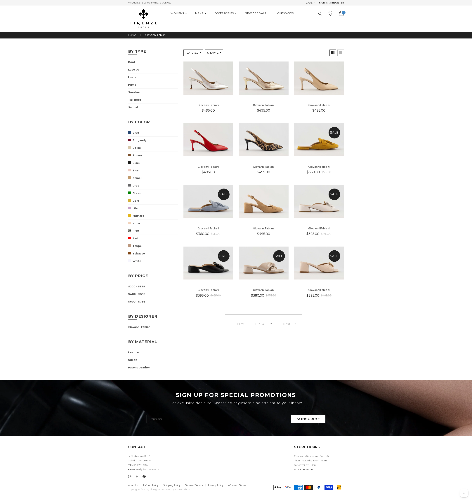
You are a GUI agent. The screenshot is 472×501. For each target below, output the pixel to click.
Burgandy (139, 140)
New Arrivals (255, 13)
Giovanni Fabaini (208, 166)
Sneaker (134, 92)
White (137, 261)
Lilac (136, 208)
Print (136, 231)
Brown (137, 155)
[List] (340, 53)
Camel (137, 178)
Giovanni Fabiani (139, 327)
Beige (137, 148)
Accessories (224, 13)
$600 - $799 (136, 301)
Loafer (133, 77)
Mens (199, 13)
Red (135, 238)
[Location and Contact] (330, 13)
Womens (177, 13)
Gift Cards (285, 13)
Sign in (323, 2)
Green (137, 193)
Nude (136, 223)
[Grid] (332, 53)
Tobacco (139, 253)
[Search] (320, 13)
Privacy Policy (215, 485)
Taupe (137, 246)
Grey (136, 185)
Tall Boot (134, 99)
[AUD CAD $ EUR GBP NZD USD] (310, 3)
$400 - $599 (136, 294)
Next (286, 324)
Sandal (133, 107)
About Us (133, 485)
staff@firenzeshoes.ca (147, 469)
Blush (136, 170)
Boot (131, 62)
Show (212, 52)
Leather (133, 352)
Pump (132, 84)
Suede (132, 360)
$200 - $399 (136, 286)
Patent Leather (139, 367)
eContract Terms (237, 485)
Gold (136, 200)
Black (136, 163)
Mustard (138, 215)
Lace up (134, 69)
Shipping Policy (171, 485)
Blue (136, 132)
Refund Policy (150, 485)
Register (338, 2)
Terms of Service (194, 485)
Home (132, 35)
